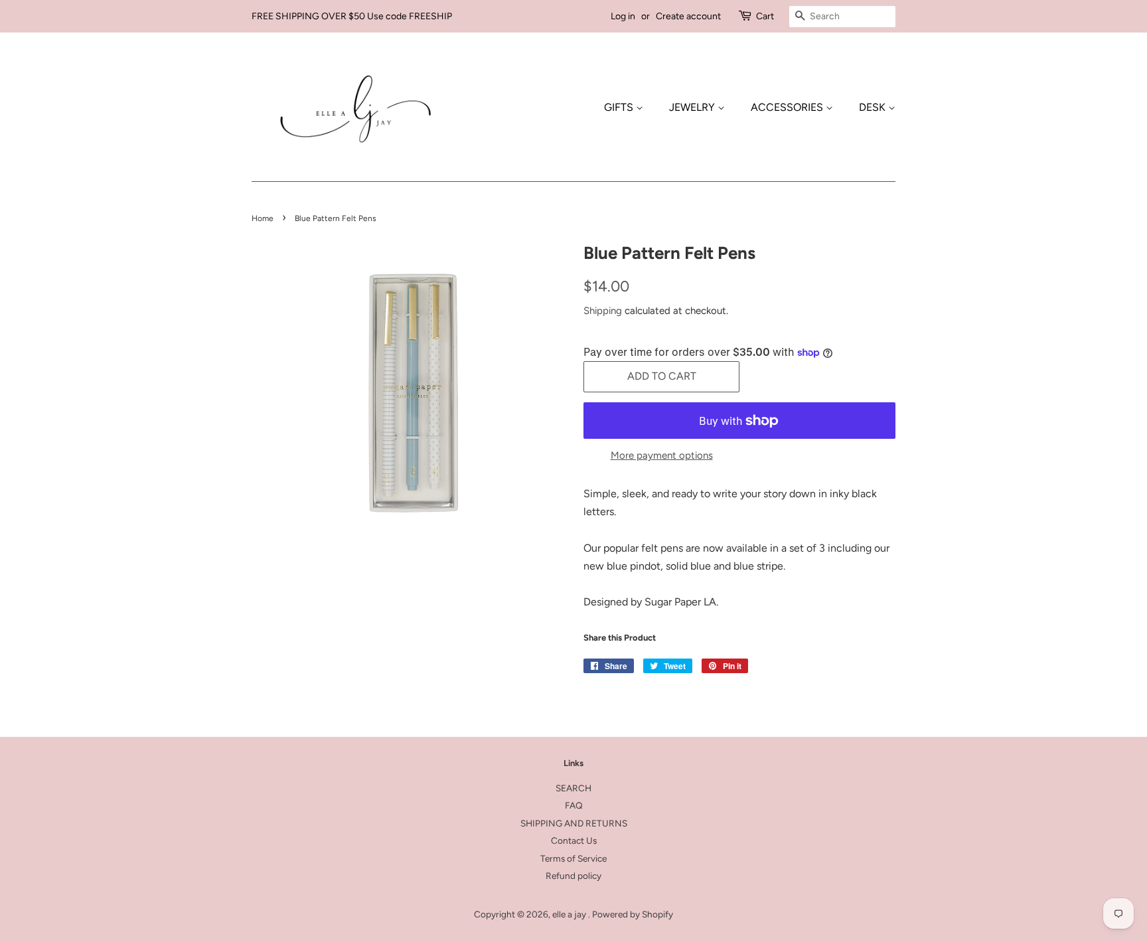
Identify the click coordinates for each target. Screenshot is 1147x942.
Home (262, 218)
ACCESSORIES (788, 107)
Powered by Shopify (632, 914)
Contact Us (574, 840)
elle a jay (570, 914)
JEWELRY (693, 107)
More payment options (662, 455)
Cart (765, 16)
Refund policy (573, 875)
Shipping (602, 311)
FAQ (574, 805)
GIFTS (620, 107)
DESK (873, 107)
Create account (688, 16)
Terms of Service (573, 858)
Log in (623, 16)
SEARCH (573, 788)
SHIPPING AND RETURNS (573, 823)
